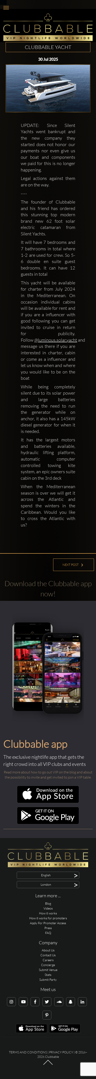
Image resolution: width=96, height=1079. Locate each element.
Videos (48, 908)
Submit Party (48, 979)
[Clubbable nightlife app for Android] (48, 823)
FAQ (48, 933)
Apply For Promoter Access (48, 923)
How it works (48, 913)
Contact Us (48, 955)
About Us (48, 950)
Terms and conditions (28, 1052)
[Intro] (48, 1064)
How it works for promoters (48, 918)
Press (48, 928)
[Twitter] (46, 1001)
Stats (48, 975)
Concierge (48, 965)
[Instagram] (11, 1001)
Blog (48, 903)
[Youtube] (23, 1001)
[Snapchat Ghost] (70, 1001)
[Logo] (48, 27)
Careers (48, 960)
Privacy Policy (61, 1052)
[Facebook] (35, 1001)
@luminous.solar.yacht (55, 340)
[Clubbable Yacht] (48, 88)
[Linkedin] (82, 1001)
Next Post (71, 565)
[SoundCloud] (58, 1001)
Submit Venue (48, 970)
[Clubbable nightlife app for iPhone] (48, 802)
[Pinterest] (46, 1015)
